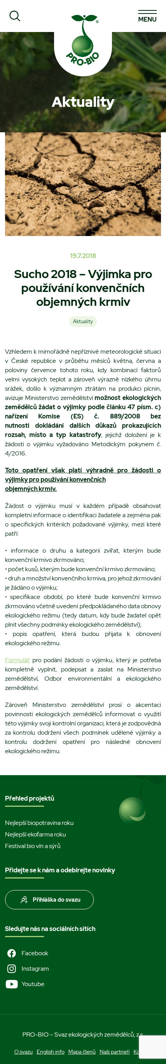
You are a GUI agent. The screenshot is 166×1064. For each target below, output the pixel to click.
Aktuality (83, 321)
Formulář (17, 660)
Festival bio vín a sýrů (33, 846)
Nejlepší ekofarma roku (35, 834)
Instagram (35, 969)
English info (50, 1051)
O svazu (23, 1051)
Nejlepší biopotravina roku (39, 823)
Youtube (33, 984)
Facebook (35, 953)
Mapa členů (82, 1051)
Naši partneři (115, 1051)
